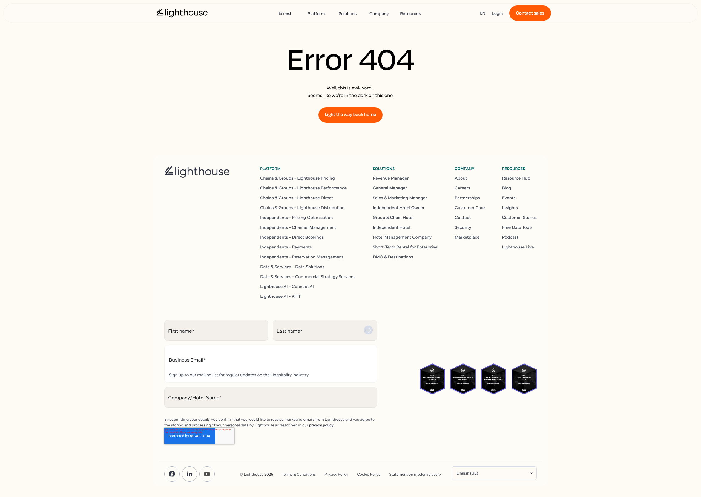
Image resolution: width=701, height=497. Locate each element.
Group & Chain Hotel (393, 217)
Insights (510, 207)
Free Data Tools (517, 227)
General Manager (390, 188)
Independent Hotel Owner (399, 207)
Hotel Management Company (402, 237)
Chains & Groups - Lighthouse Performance (303, 188)
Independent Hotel (391, 227)
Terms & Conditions (299, 474)
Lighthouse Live (518, 247)
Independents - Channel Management (298, 227)
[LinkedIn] (189, 474)
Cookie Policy (368, 474)
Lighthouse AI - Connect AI (287, 286)
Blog (506, 188)
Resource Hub (516, 178)
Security (463, 227)
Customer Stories (519, 217)
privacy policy (321, 424)
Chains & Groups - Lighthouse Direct (296, 198)
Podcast (510, 237)
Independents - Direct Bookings (292, 237)
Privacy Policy (336, 474)
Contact (463, 217)
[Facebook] (172, 474)
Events (509, 198)
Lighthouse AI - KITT (280, 296)
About (461, 178)
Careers (462, 188)
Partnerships (467, 198)
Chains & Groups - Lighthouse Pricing (297, 178)
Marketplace (467, 237)
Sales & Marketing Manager (400, 198)
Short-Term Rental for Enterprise (405, 247)
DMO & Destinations (393, 257)
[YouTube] (207, 474)
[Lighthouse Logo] (182, 13)
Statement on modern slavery (415, 474)
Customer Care (470, 207)
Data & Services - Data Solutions (292, 267)
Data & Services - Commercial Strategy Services (307, 276)
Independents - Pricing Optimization (296, 217)
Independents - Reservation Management (301, 257)
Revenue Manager (391, 178)
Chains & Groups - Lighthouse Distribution (302, 207)
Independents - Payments (286, 247)
